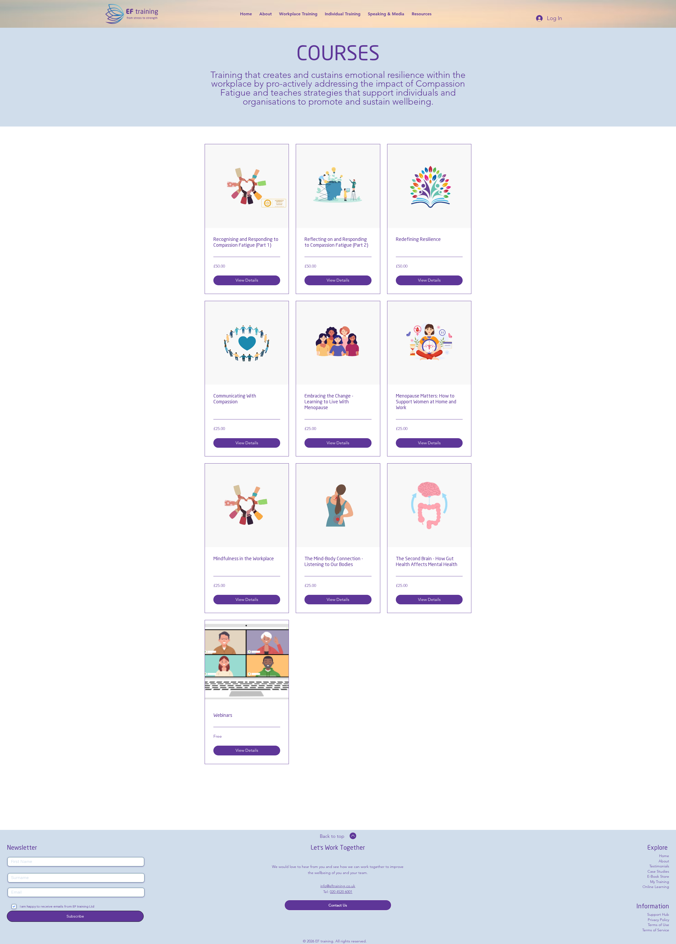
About (664, 861)
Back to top (332, 836)
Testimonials (659, 866)
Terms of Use (658, 924)
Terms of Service (655, 930)
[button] (338, 905)
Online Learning (655, 886)
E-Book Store (658, 876)
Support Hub (658, 914)
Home (664, 855)
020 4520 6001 (341, 891)
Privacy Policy (658, 919)
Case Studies (658, 871)
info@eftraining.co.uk (337, 886)
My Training (659, 881)
